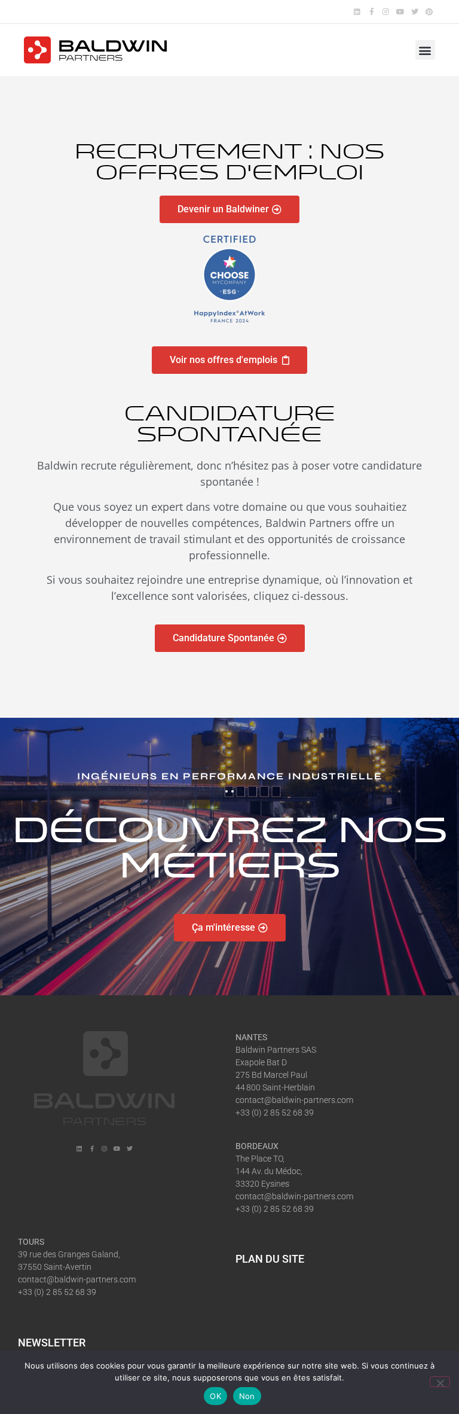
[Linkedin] (357, 11)
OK (215, 1396)
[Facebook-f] (371, 11)
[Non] (440, 1381)
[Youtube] (400, 11)
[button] (425, 50)
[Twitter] (415, 11)
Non (247, 1396)
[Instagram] (385, 11)
